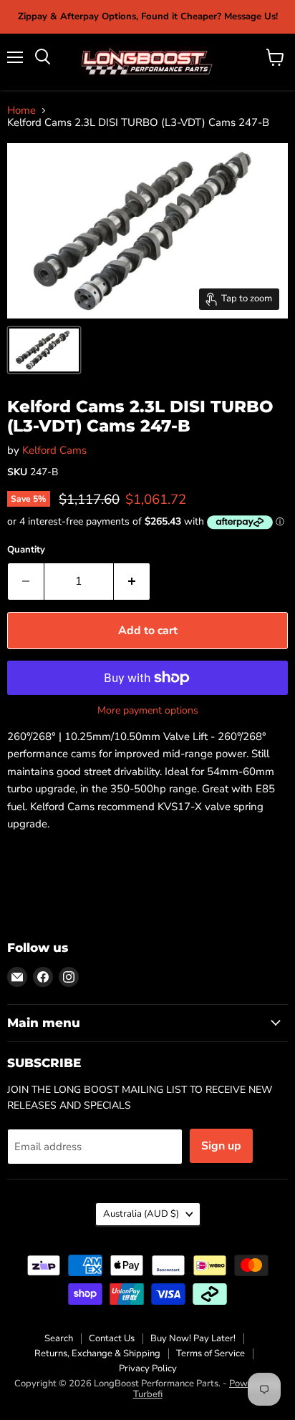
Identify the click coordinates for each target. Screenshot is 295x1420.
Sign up (221, 1146)
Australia (141, 1213)
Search (58, 1338)
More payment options (147, 710)
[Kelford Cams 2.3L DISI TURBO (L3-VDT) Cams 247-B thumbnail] (44, 350)
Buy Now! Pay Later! (193, 1338)
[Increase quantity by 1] (132, 581)
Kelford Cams (54, 450)
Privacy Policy (148, 1368)
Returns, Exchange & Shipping (97, 1353)
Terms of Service (210, 1353)
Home (21, 110)
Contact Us (112, 1338)
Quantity (26, 550)
